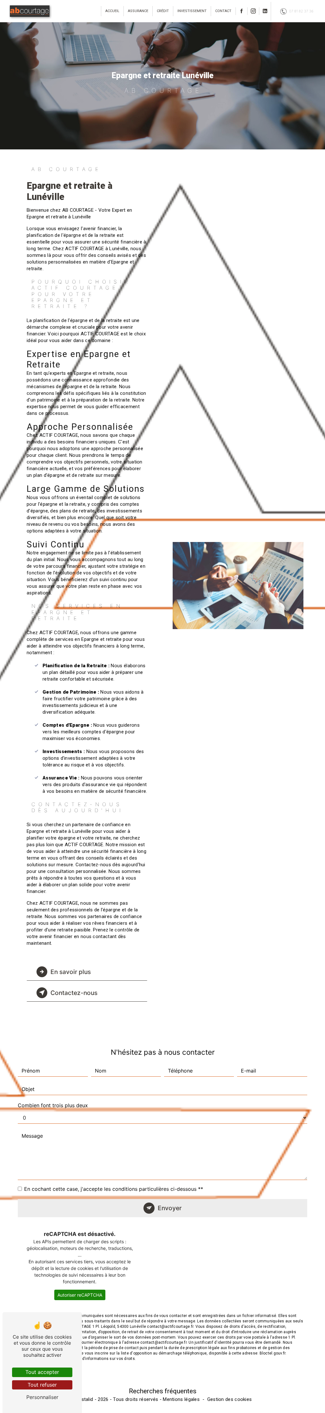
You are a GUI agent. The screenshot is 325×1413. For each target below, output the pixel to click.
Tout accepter (42, 1372)
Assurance (138, 11)
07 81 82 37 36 (301, 11)
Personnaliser (42, 1397)
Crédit (163, 11)
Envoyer (170, 1208)
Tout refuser (42, 1385)
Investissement (192, 11)
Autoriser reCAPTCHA (79, 1295)
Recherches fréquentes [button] (162, 1391)
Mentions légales (181, 1399)
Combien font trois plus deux (53, 1105)
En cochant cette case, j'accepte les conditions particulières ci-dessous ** (113, 1189)
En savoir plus (70, 972)
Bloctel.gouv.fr (273, 1353)
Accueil (112, 11)
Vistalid (85, 1399)
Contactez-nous (73, 993)
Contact (223, 11)
